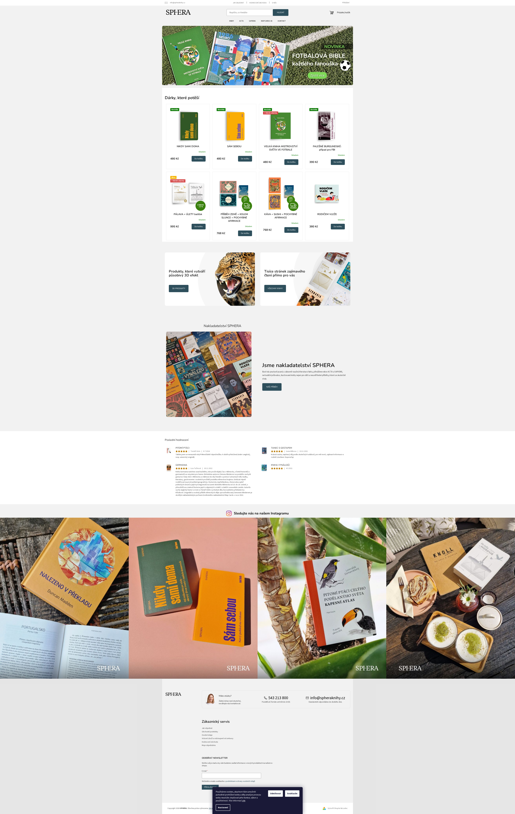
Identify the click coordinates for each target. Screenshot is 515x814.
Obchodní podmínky (210, 732)
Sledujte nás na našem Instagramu (261, 513)
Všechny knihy (275, 288)
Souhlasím (292, 793)
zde (243, 800)
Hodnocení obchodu (258, 3)
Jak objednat (238, 3)
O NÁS (274, 3)
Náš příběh (271, 387)
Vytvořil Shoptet (334, 808)
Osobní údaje (207, 735)
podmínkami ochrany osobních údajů (240, 781)
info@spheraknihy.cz (327, 698)
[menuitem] (232, 21)
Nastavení (223, 807)
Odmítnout (275, 793)
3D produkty (178, 288)
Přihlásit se (210, 787)
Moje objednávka (209, 745)
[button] (176, 55)
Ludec (345, 808)
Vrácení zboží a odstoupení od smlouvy (217, 738)
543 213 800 (278, 698)
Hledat (280, 12)
